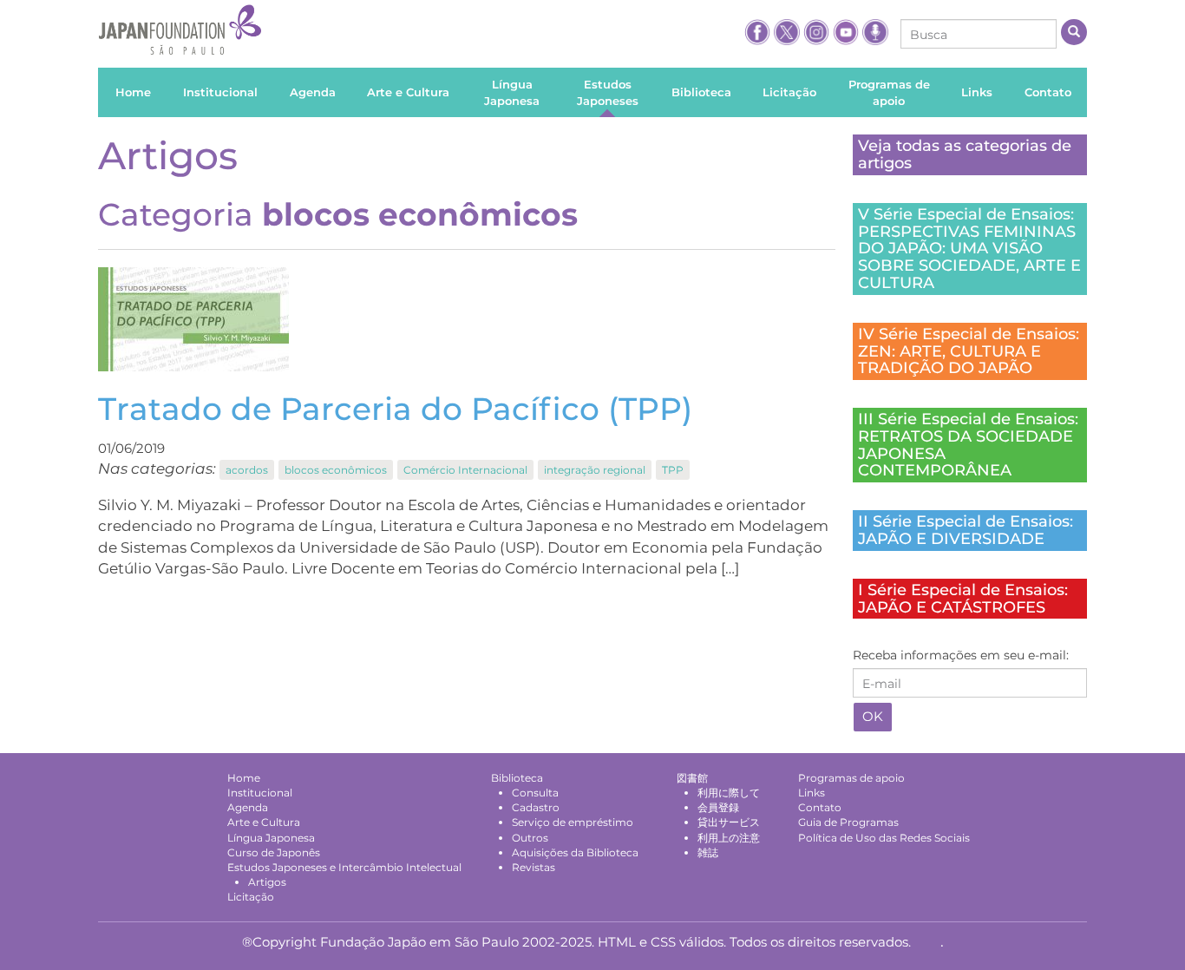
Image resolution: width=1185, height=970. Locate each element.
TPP (673, 469)
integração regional (594, 469)
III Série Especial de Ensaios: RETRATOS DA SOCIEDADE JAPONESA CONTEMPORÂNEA (968, 445)
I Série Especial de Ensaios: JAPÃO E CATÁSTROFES (963, 598)
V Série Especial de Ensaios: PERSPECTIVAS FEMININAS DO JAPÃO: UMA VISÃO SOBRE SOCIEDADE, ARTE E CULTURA (969, 248)
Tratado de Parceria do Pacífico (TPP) (395, 409)
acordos (247, 469)
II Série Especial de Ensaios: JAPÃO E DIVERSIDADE (965, 530)
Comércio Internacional (465, 469)
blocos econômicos (336, 469)
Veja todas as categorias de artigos (964, 154)
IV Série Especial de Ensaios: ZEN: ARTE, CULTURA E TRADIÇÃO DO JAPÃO (968, 351)
